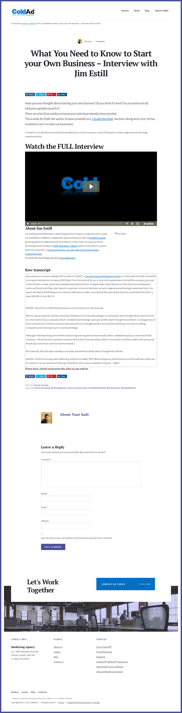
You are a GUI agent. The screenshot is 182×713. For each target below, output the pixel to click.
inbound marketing (42, 388)
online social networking (77, 388)
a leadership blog (102, 119)
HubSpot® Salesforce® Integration (112, 662)
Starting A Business (128, 388)
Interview (44, 385)
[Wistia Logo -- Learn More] (148, 223)
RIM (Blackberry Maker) (66, 246)
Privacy (61, 703)
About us (58, 647)
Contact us (58, 662)
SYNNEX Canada (97, 238)
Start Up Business (113, 388)
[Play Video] (28, 223)
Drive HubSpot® (104, 647)
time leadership (67, 258)
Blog (56, 657)
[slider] (81, 223)
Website (45, 521)
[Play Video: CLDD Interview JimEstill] (91, 186)
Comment (46, 460)
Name (44, 494)
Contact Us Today (113, 584)
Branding (100, 657)
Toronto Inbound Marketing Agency (103, 276)
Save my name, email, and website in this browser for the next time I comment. (76, 538)
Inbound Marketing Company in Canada (83, 703)
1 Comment (100, 41)
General (37, 385)
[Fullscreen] (137, 223)
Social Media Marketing (97, 388)
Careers (57, 652)
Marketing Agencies (59, 388)
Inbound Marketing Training (109, 672)
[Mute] (127, 223)
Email (44, 507)
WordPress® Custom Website (109, 667)
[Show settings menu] (132, 223)
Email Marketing (104, 652)
